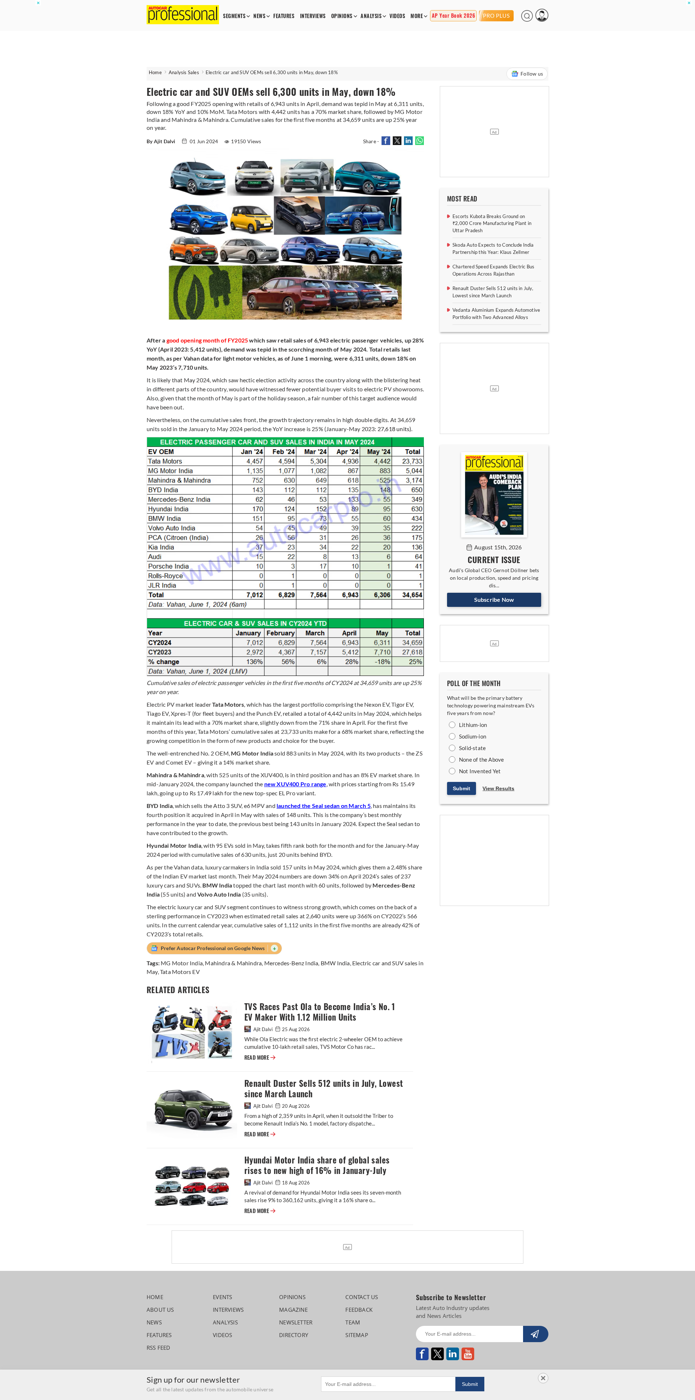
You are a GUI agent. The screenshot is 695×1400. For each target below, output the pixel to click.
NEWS (259, 16)
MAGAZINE (293, 1309)
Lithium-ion (473, 725)
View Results (498, 788)
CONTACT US (361, 1297)
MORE (416, 16)
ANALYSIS (371, 16)
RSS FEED (158, 1347)
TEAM (352, 1322)
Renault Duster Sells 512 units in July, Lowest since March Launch (323, 1088)
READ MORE (259, 1057)
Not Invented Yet (480, 771)
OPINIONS (342, 16)
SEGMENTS (234, 16)
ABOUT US (160, 1309)
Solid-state (472, 748)
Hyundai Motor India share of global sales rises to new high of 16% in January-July (316, 1165)
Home (155, 72)
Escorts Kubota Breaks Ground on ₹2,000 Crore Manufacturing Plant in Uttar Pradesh (491, 223)
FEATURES (283, 16)
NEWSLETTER (295, 1322)
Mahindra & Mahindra (233, 962)
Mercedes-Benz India (291, 962)
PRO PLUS (496, 15)
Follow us (532, 74)
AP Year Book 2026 (453, 15)
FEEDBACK (358, 1309)
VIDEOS (397, 16)
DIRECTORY (293, 1335)
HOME (155, 1297)
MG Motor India (182, 962)
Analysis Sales (184, 72)
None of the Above (481, 759)
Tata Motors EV (180, 971)
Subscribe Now (494, 599)
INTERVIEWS (313, 16)
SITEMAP (356, 1335)
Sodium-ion (472, 736)
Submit (461, 788)
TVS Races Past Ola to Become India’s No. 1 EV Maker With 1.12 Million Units (319, 1012)
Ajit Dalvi (263, 1029)
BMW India (335, 962)
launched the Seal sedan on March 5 (324, 805)
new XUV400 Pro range (295, 783)
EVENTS (222, 1297)
